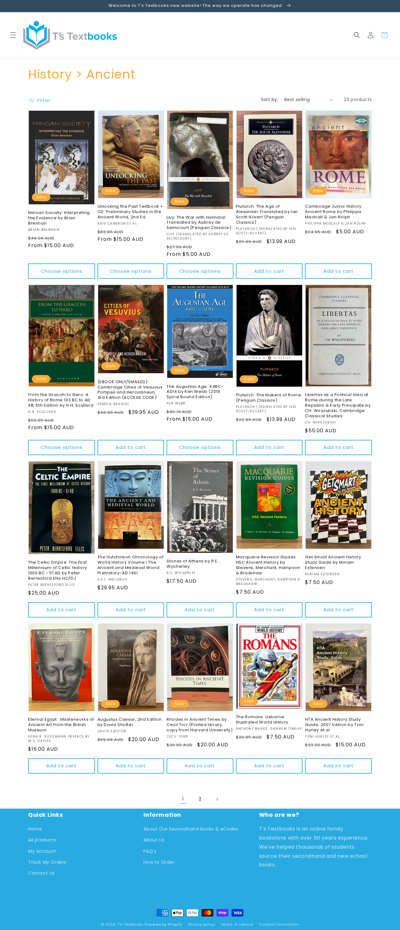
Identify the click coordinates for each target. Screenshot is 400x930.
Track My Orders (47, 862)
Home (35, 829)
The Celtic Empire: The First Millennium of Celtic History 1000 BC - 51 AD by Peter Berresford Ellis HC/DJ (57, 570)
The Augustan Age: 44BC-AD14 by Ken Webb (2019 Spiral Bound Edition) (195, 392)
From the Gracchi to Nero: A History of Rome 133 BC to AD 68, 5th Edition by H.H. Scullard (60, 400)
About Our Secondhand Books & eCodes (190, 829)
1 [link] (183, 798)
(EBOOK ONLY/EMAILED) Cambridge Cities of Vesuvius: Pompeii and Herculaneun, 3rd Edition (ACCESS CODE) (131, 390)
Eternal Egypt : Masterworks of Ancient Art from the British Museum (61, 725)
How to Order (158, 862)
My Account (42, 851)
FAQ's (149, 851)
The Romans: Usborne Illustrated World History (262, 719)
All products (42, 840)
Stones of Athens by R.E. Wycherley (192, 564)
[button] (13, 35)
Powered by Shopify (163, 924)
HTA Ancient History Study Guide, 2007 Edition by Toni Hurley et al (334, 725)
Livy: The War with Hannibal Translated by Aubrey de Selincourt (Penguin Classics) (199, 223)
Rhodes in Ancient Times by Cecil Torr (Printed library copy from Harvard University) (199, 725)
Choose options (61, 271)
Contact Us (41, 873)
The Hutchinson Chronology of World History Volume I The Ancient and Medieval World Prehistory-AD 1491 (131, 565)
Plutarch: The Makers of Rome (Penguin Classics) (268, 398)
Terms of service (237, 924)
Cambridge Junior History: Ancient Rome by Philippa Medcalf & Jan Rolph (333, 212)
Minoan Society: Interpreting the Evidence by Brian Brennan (59, 218)
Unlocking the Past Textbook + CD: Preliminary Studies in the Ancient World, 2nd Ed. (130, 212)
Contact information (279, 924)
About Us (153, 840)
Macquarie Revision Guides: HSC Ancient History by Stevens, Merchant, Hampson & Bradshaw (268, 565)
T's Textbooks (130, 924)
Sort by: (269, 99)
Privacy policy (201, 924)
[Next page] (217, 799)
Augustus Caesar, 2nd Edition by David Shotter (130, 722)
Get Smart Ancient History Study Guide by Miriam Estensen (333, 563)
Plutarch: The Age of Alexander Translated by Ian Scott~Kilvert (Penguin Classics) (267, 214)
